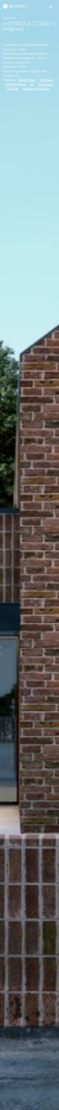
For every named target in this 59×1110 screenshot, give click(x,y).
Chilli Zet (12, 89)
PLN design (46, 84)
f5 (32, 84)
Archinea (46, 80)
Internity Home (15, 84)
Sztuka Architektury (36, 89)
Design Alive (26, 80)
